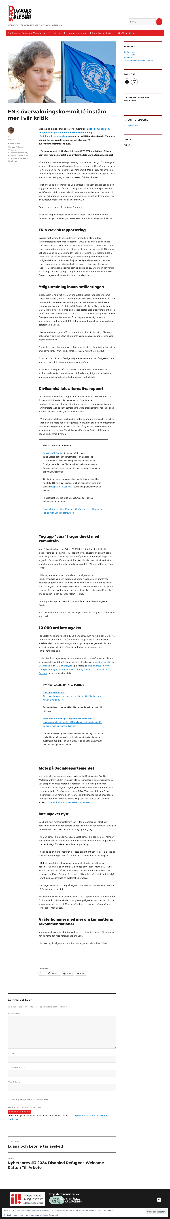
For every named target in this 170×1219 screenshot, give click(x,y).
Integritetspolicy (132, 125)
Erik (9, 136)
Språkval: (123, 33)
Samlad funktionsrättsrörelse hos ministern (69, 802)
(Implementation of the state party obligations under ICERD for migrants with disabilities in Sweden (74, 669)
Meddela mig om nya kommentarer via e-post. (28, 1100)
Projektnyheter (14, 143)
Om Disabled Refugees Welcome (25, 33)
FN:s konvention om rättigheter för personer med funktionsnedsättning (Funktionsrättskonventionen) (74, 132)
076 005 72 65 (130, 58)
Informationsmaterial (100, 33)
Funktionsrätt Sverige (53, 453)
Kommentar (15, 1013)
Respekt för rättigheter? (61, 487)
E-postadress (16, 1068)
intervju (14, 158)
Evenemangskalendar (75, 33)
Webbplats (14, 1082)
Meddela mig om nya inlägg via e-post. (25, 1107)
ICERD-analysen (64, 665)
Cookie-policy (54, 1215)
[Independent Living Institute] (27, 1199)
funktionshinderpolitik (17, 153)
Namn (12, 1054)
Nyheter (53, 33)
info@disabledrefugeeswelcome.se (138, 60)
